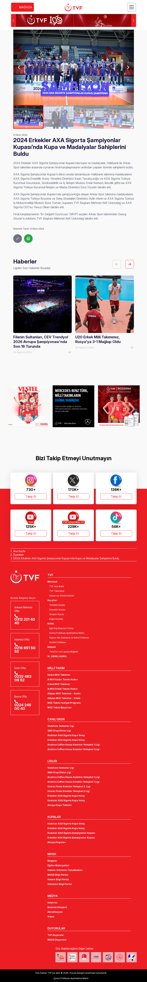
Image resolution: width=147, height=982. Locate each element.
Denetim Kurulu (57, 609)
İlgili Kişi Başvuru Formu (61, 628)
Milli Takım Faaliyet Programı (64, 702)
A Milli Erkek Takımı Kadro (62, 688)
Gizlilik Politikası (57, 642)
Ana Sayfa (19, 551)
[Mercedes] (73, 406)
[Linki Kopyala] (17, 238)
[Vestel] (28, 406)
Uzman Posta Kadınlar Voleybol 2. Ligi (69, 786)
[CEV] (132, 957)
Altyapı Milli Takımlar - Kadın (64, 693)
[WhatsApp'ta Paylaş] (28, 238)
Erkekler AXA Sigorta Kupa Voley (66, 740)
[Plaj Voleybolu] (72, 957)
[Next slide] (128, 67)
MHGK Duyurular (57, 939)
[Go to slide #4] (119, 117)
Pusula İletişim (77, 973)
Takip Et (31, 496)
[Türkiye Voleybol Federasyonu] (73, 7)
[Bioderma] (119, 406)
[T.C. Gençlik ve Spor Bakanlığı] (120, 957)
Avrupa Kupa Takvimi (60, 805)
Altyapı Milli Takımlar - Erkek (64, 698)
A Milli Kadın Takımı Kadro (63, 679)
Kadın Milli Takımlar (59, 674)
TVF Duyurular (56, 935)
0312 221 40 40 (24, 621)
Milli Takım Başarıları (60, 707)
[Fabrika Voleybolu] (61, 957)
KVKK (51, 623)
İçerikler (19, 554)
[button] (133, 20)
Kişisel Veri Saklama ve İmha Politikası (69, 637)
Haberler (53, 902)
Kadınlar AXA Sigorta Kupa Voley (66, 735)
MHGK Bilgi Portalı (58, 874)
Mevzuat (52, 581)
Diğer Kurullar (56, 619)
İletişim (52, 647)
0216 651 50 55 (24, 649)
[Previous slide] (19, 67)
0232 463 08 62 (22, 678)
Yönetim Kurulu (57, 605)
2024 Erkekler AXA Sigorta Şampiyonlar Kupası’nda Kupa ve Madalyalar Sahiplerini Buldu (66, 558)
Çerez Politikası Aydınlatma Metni (66, 633)
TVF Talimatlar (56, 591)
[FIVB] (96, 957)
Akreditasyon (55, 912)
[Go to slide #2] (58, 117)
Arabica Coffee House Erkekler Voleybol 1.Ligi (73, 749)
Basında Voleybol (57, 907)
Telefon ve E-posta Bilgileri (63, 651)
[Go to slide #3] (89, 117)
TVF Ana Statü (56, 586)
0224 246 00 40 (22, 706)
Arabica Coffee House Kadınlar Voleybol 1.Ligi (74, 744)
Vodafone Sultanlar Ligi (61, 726)
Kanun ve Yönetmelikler (61, 595)
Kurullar (52, 600)
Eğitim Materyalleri (58, 865)
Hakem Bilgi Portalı (58, 879)
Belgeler (52, 860)
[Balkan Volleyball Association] (108, 957)
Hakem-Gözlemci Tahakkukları (65, 870)
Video (51, 916)
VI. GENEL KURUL (57, 656)
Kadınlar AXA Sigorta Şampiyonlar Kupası (71, 833)
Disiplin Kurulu (56, 614)
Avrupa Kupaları (57, 842)
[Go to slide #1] (28, 117)
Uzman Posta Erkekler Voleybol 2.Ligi (69, 791)
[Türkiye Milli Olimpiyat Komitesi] (84, 957)
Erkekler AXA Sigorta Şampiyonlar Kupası (71, 837)
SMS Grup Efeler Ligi (59, 730)
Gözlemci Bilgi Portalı (60, 884)
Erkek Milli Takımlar (59, 684)
